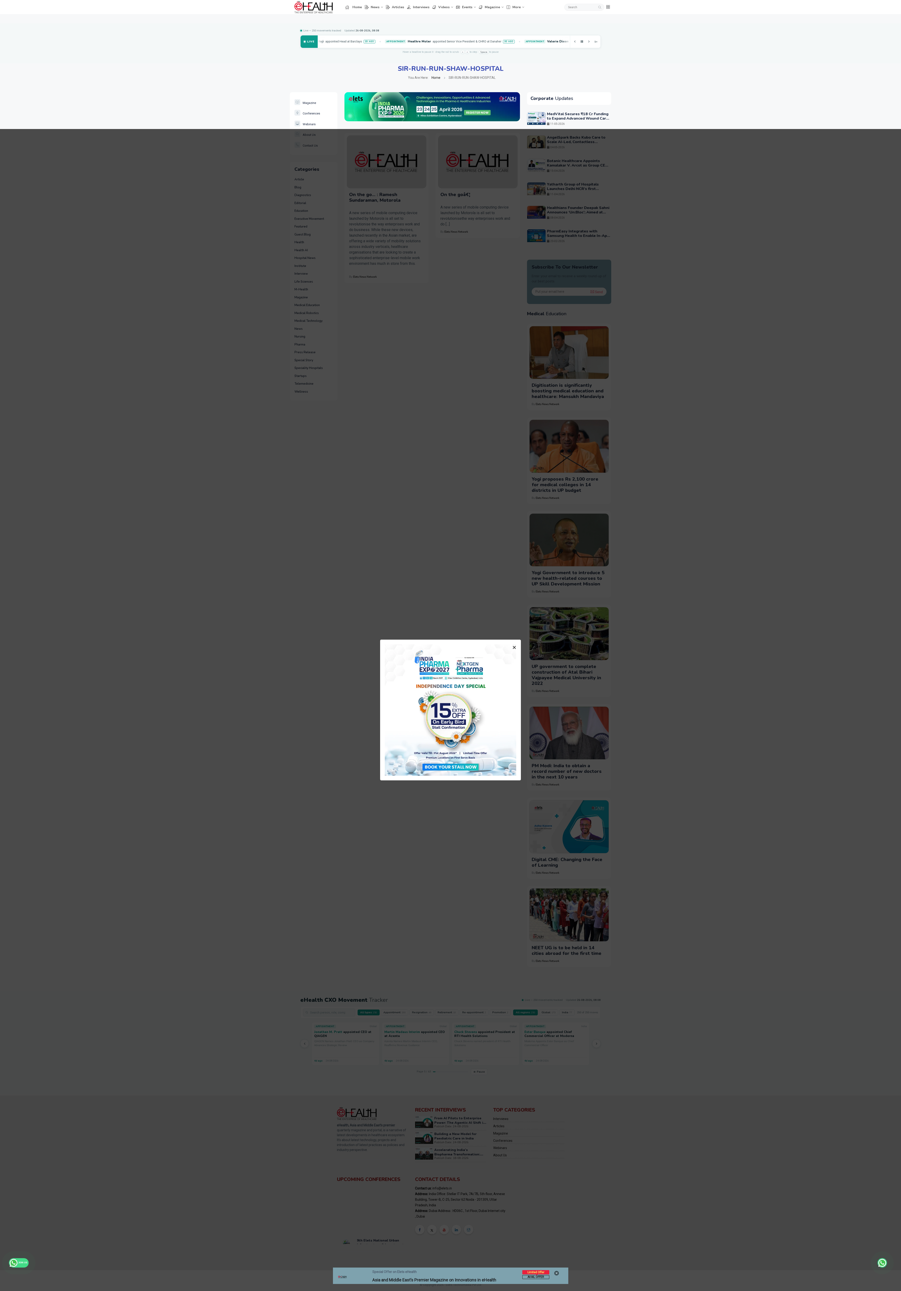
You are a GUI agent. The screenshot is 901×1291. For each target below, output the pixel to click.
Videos (444, 7)
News (375, 7)
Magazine (492, 7)
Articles (398, 7)
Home (357, 7)
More (516, 7)
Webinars (309, 124)
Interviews (421, 7)
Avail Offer (535, 1277)
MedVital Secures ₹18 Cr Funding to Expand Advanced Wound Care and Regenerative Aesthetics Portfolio (577, 120)
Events (467, 7)
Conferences (311, 113)
